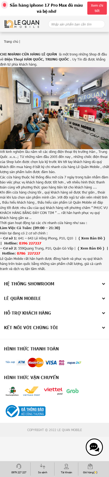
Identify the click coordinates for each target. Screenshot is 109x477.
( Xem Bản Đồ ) (92, 238)
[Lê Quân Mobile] (22, 24)
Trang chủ (11, 41)
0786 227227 (28, 253)
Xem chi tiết (97, 8)
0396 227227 (30, 243)
